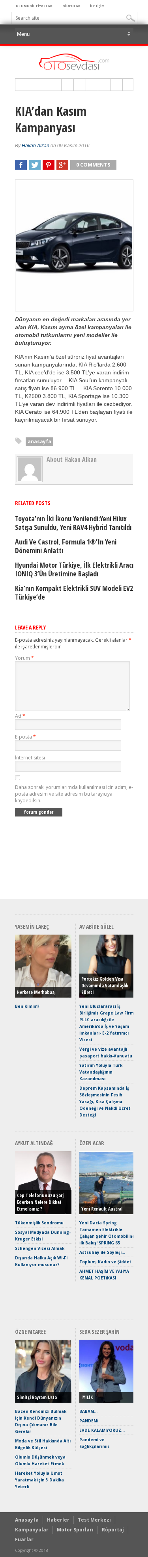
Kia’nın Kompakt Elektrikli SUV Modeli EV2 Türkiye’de (74, 592)
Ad (20, 716)
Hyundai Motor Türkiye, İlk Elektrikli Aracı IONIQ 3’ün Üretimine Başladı (74, 569)
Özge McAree (30, 1331)
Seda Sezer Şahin (99, 1331)
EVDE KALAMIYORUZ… (102, 1430)
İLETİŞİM (97, 6)
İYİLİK (87, 1397)
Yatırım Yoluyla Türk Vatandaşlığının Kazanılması (100, 1072)
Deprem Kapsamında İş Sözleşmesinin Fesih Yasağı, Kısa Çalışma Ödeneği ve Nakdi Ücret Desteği (105, 1101)
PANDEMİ (88, 1421)
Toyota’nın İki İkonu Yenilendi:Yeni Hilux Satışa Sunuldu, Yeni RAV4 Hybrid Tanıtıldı (73, 522)
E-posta (25, 736)
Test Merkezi (94, 1519)
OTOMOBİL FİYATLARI (35, 6)
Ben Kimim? (27, 1006)
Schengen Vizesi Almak (39, 1248)
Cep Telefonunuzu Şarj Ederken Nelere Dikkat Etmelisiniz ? (40, 1202)
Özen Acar (91, 1143)
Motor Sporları (75, 1529)
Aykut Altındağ (34, 1143)
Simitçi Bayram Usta (37, 1397)
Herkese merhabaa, (36, 992)
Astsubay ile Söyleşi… (102, 1252)
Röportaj (113, 1529)
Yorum (24, 658)
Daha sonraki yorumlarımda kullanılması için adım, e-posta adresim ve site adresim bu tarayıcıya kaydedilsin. (74, 794)
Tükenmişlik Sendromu (39, 1223)
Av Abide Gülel (96, 926)
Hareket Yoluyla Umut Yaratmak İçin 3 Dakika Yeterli (39, 1479)
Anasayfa (27, 1519)
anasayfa (39, 441)
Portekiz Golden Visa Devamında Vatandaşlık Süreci (104, 986)
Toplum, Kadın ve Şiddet (105, 1261)
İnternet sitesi (30, 757)
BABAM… (88, 1411)
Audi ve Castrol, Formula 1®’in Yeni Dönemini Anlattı (65, 546)
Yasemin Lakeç (32, 926)
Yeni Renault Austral (101, 1208)
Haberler (58, 1519)
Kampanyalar (32, 1529)
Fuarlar (24, 1539)
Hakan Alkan (35, 145)
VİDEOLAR (72, 6)
